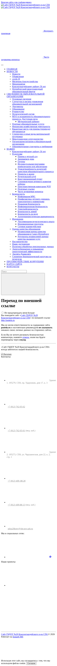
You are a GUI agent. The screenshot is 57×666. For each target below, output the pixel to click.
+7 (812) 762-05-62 (16, 407)
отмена (25, 337)
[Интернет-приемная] (27, 628)
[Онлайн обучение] (27, 585)
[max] (50, 557)
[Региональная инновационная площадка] (27, 607)
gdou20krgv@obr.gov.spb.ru (20, 528)
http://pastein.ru (8, 320)
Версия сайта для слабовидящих (16, 2)
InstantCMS (18, 637)
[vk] (27, 557)
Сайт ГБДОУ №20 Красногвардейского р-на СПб (19, 316)
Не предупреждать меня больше (19, 313)
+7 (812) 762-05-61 (16, 430)
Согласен (31, 663)
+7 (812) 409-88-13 (16, 505)
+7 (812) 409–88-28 (16, 481)
